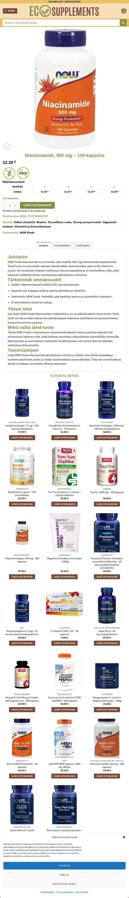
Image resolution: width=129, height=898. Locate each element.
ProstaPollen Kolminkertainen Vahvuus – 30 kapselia (64, 427)
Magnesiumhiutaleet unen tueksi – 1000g (64, 560)
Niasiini (41, 222)
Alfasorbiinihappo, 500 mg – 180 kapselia (22, 560)
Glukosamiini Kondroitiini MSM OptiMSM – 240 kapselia (64, 699)
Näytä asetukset (64, 884)
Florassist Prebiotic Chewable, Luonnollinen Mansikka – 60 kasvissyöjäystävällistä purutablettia (107, 563)
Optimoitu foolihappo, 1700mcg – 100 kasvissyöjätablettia (107, 427)
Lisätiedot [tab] (83, 245)
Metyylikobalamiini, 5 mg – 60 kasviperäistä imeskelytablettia (22, 633)
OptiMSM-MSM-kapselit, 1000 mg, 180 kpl (64, 765)
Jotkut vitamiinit (24, 222)
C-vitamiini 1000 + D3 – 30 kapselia (64, 633)
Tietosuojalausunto (65, 892)
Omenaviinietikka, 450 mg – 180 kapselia (107, 765)
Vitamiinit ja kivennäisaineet (32, 226)
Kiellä (64, 874)
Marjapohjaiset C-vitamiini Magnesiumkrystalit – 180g (107, 699)
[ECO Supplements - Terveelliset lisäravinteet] (64, 11)
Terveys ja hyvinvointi (87, 222)
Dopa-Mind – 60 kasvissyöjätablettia (106, 633)
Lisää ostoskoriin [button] (22, 437)
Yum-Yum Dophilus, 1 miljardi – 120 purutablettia (64, 494)
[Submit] (123, 22)
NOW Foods (27, 232)
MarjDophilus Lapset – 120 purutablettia (22, 494)
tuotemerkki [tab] (62, 245)
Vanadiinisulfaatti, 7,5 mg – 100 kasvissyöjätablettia (22, 427)
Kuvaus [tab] (43, 245)
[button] (124, 837)
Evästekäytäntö (48, 892)
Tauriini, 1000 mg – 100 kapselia (107, 492)
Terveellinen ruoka (60, 222)
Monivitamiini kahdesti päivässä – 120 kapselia (64, 832)
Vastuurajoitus (81, 892)
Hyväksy (64, 865)
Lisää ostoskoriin (37, 205)
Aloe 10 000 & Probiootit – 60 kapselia (22, 765)
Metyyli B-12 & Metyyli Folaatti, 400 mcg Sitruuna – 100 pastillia (22, 699)
